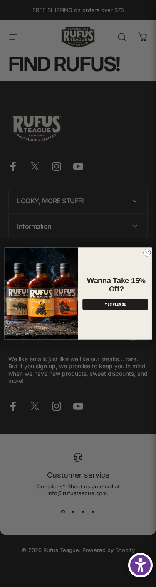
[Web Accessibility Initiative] (140, 565)
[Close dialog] (146, 252)
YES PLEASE (114, 304)
